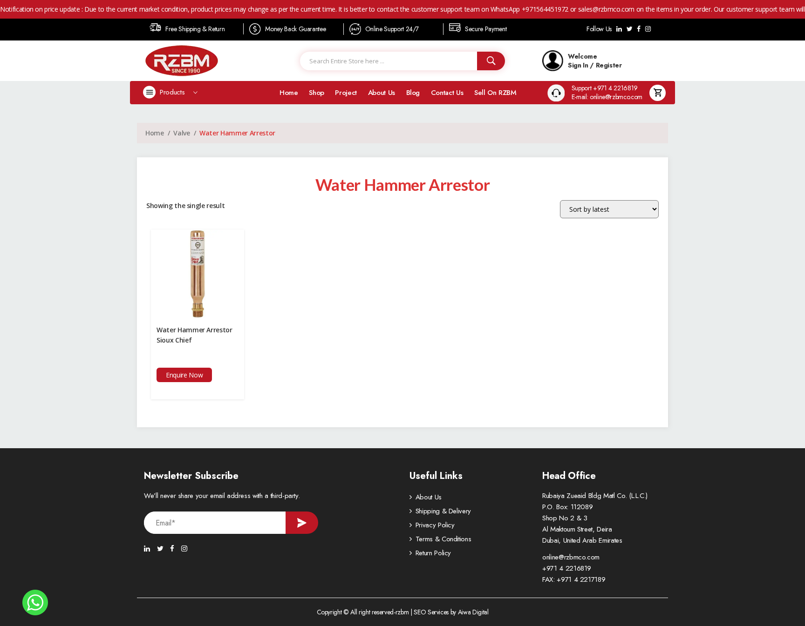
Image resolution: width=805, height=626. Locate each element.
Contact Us (447, 93)
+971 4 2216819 (566, 568)
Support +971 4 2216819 (605, 88)
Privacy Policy (435, 525)
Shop (316, 93)
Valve (181, 132)
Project (346, 93)
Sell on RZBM (495, 93)
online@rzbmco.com (571, 557)
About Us (381, 93)
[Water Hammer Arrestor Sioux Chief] (197, 273)
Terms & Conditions (443, 539)
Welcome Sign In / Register (595, 60)
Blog (413, 93)
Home (289, 93)
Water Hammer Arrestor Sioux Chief (194, 334)
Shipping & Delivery (443, 511)
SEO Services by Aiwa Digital (451, 612)
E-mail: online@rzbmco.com (607, 97)
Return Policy (433, 553)
